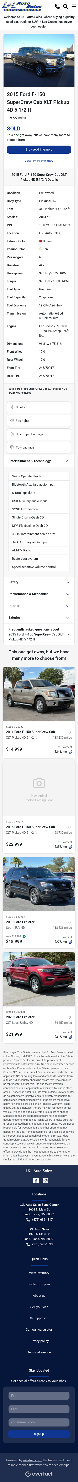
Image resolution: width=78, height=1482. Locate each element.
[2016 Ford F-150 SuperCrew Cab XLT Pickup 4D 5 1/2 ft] (39, 789)
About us (39, 1296)
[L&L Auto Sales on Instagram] (44, 1180)
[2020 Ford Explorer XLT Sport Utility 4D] (39, 979)
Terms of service (39, 1352)
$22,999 (14, 844)
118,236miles (62, 928)
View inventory (39, 1273)
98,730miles (63, 832)
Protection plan (39, 1284)
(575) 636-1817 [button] (42, 1220)
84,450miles (63, 1023)
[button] (57, 6)
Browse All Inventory (39, 149)
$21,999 (14, 1034)
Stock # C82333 (15, 1011)
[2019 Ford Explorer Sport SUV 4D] (39, 884)
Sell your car (39, 1307)
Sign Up (39, 1434)
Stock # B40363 (15, 916)
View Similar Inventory (39, 161)
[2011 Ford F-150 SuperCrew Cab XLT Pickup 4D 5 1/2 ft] (39, 694)
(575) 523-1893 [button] (42, 1244)
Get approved (39, 1318)
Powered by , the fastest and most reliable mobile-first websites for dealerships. (39, 1462)
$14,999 (14, 749)
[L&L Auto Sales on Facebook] (34, 1180)
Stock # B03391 (15, 726)
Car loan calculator (39, 1329)
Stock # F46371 (15, 821)
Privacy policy (39, 1341)
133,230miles (62, 737)
